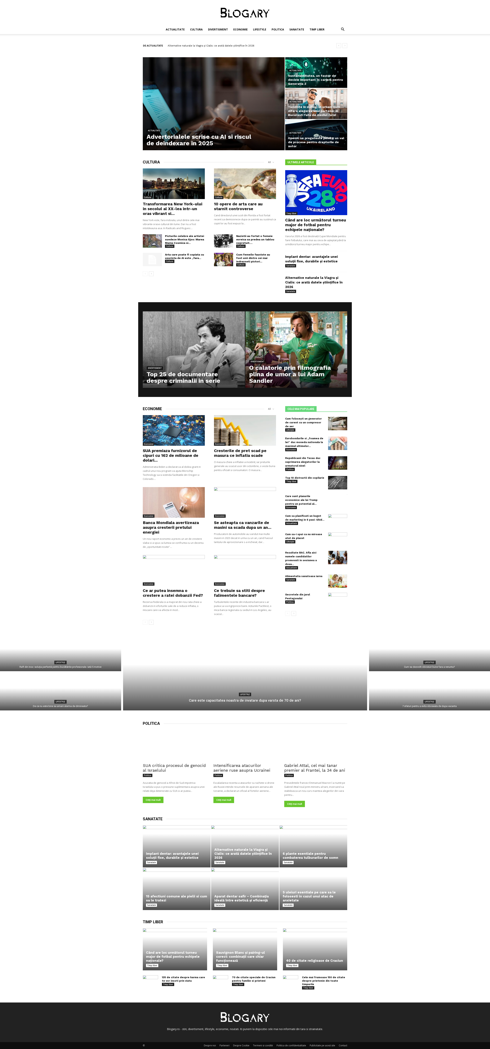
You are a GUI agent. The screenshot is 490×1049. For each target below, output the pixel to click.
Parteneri (224, 1045)
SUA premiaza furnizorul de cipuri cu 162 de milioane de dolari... (170, 455)
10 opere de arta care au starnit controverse (238, 206)
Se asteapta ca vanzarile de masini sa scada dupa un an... (242, 525)
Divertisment (218, 29)
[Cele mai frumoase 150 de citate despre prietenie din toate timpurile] (290, 981)
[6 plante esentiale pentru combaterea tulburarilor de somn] (313, 846)
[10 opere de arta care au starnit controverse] (245, 183)
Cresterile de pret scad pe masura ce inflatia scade (240, 453)
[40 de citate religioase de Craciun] (315, 949)
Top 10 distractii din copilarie (304, 477)
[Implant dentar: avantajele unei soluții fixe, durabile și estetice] (177, 846)
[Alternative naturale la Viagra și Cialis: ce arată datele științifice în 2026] (245, 846)
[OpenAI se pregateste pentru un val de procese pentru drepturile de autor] (316, 135)
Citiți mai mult (153, 799)
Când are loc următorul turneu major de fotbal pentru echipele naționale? (315, 225)
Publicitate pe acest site (322, 1045)
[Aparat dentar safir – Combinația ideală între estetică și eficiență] (245, 889)
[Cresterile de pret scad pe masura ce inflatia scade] (245, 430)
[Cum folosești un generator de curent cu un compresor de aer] (337, 423)
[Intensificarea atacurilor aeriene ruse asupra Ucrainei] (244, 745)
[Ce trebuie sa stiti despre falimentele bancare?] (245, 570)
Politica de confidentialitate (291, 1045)
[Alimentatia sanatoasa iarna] (337, 581)
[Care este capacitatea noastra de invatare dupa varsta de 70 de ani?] (245, 672)
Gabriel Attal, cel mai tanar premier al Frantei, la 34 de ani (314, 768)
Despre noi (210, 1045)
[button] (342, 30)
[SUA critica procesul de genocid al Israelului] (174, 745)
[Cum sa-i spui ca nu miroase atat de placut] (337, 539)
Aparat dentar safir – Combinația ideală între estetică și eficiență (241, 898)
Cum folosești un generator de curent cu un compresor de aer (303, 422)
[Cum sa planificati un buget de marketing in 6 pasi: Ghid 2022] (337, 520)
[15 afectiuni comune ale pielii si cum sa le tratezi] (177, 889)
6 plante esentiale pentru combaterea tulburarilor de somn (310, 856)
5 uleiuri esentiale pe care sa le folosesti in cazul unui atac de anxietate (309, 896)
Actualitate (175, 29)
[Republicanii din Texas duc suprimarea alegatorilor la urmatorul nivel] (337, 463)
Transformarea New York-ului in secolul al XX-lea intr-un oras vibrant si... (172, 209)
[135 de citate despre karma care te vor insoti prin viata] (150, 981)
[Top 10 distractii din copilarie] (337, 482)
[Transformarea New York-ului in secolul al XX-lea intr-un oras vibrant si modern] (174, 183)
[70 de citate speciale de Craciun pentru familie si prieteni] (220, 981)
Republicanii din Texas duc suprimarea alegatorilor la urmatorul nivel (302, 462)
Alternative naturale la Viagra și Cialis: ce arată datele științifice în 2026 (314, 282)
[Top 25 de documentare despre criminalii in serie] (194, 355)
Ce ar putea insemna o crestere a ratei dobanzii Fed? (173, 593)
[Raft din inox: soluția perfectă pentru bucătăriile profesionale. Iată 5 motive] (60, 652)
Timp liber (317, 29)
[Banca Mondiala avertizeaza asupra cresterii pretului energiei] (174, 502)
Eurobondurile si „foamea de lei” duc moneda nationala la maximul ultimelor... (304, 442)
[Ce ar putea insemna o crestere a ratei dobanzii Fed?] (174, 570)
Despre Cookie (241, 1045)
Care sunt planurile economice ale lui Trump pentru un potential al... (301, 500)
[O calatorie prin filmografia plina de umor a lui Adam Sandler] (296, 355)
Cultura (196, 29)
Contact (343, 1045)
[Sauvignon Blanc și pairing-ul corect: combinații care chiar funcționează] (245, 949)
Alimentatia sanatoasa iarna (303, 576)
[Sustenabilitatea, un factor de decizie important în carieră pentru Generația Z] (316, 72)
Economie (240, 29)
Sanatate (296, 29)
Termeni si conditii (263, 1045)
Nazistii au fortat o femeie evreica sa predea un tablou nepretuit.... (255, 239)
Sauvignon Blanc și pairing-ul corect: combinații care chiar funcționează (211, 45)
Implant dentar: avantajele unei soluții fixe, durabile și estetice (172, 856)
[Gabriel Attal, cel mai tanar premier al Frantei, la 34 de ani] (315, 745)
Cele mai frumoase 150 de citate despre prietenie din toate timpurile (323, 981)
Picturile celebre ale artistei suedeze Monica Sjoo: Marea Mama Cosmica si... (184, 239)
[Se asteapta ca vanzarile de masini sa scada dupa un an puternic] (245, 502)
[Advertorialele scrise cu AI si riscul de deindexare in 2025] (214, 103)
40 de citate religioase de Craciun (314, 960)
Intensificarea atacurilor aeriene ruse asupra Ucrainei (241, 768)
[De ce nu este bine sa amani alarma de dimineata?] (60, 691)
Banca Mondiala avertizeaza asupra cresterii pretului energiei (171, 527)
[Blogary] (245, 13)
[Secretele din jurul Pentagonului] (337, 599)
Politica (278, 29)
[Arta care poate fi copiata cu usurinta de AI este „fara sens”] (152, 259)
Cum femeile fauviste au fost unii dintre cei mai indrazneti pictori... (253, 258)
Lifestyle (259, 29)
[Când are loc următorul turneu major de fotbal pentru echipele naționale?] (316, 192)
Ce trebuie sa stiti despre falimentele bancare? (239, 593)
